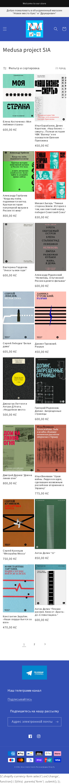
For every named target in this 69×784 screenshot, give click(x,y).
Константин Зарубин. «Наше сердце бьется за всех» (17, 619)
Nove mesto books (28, 767)
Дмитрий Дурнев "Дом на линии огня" (17, 477)
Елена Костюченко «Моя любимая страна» (17, 123)
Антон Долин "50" (45, 553)
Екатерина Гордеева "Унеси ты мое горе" (15, 269)
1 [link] (24, 644)
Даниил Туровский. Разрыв (46, 345)
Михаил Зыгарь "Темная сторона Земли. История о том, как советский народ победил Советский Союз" (50, 208)
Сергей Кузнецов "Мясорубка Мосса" (14, 552)
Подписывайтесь (20, 699)
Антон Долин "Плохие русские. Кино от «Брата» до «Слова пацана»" (49, 611)
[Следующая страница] (45, 644)
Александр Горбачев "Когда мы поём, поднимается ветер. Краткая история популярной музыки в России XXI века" (15, 203)
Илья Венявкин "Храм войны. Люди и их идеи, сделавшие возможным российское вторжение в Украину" (49, 482)
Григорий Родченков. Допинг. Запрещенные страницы (48, 410)
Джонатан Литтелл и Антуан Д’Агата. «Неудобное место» (15, 406)
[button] (5, 29)
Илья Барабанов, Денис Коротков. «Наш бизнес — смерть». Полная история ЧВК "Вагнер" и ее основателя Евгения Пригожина (50, 133)
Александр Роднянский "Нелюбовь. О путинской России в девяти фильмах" (50, 277)
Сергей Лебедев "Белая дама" (17, 345)
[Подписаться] (57, 721)
